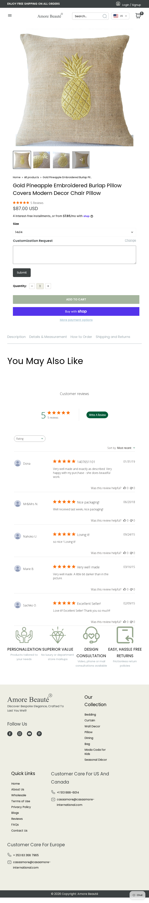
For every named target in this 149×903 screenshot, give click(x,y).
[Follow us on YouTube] (29, 733)
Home (17, 177)
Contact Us (19, 830)
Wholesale (18, 795)
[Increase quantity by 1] (48, 286)
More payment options (76, 320)
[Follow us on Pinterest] (39, 733)
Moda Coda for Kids (95, 752)
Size (16, 224)
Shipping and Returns (113, 336)
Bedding (90, 714)
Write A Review (97, 415)
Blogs (15, 813)
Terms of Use (20, 801)
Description (16, 336)
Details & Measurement (48, 336)
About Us (17, 789)
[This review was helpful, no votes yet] (124, 488)
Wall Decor (92, 726)
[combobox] (87, 16)
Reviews (17, 819)
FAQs (15, 825)
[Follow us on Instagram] (19, 733)
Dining (88, 738)
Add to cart (76, 299)
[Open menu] (9, 16)
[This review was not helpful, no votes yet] (131, 488)
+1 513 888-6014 (68, 792)
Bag (87, 744)
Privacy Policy (21, 807)
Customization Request (33, 240)
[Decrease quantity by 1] (32, 286)
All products (31, 177)
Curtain (89, 720)
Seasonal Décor (95, 760)
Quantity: (20, 286)
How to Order (81, 336)
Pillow (88, 732)
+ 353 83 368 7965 (26, 855)
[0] (137, 17)
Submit (22, 272)
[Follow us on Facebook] (9, 733)
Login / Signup (131, 5)
